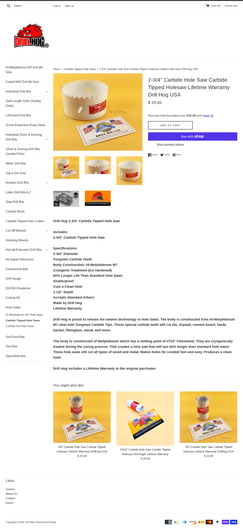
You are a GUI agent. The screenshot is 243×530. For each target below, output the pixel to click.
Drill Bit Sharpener (18, 288)
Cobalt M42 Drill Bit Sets (22, 81)
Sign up (69, 5)
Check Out (231, 5)
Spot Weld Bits (16, 356)
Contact (10, 498)
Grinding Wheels (17, 240)
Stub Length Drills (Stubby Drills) (23, 103)
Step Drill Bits (15, 201)
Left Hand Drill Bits (18, 115)
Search (10, 489)
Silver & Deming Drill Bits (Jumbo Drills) (23, 151)
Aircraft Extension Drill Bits (26, 249)
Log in (57, 5)
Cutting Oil (13, 297)
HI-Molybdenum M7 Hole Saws (24, 314)
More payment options (170, 144)
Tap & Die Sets (16, 173)
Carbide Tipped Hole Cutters (25, 221)
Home (9, 502)
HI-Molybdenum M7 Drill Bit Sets (24, 70)
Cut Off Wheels (26, 230)
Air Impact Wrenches (20, 259)
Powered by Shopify (45, 522)
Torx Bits (11, 346)
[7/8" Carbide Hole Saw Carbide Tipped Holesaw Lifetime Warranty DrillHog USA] (208, 417)
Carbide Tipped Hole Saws (23, 320)
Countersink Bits (17, 269)
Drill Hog (29, 522)
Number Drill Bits (26, 182)
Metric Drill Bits (16, 163)
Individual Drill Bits (26, 91)
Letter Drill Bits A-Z (18, 192)
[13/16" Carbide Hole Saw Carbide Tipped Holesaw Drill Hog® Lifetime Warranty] (145, 418)
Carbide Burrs (15, 211)
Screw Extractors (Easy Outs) (25, 125)
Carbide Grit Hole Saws (20, 326)
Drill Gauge (13, 278)
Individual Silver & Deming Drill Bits (26, 137)
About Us (11, 493)
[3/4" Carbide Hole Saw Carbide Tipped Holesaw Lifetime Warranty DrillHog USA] (82, 417)
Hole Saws (26, 307)
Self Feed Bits (15, 337)
